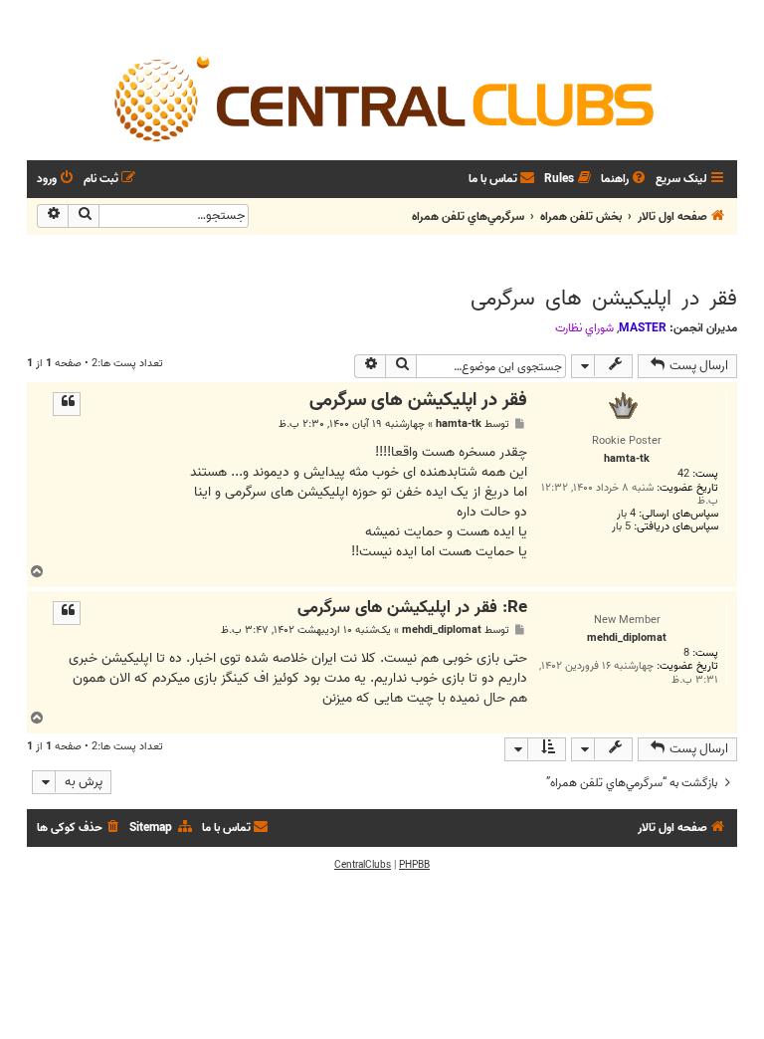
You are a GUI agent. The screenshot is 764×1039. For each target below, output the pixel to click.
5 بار (621, 526)
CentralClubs (362, 865)
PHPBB (414, 865)
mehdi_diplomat (441, 630)
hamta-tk (458, 424)
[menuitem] (625, 179)
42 (683, 474)
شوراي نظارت (584, 328)
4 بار (626, 514)
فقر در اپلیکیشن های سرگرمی (604, 298)
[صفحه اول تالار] (382, 97)
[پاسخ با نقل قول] (67, 404)
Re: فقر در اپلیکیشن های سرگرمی (412, 608)
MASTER (643, 327)
